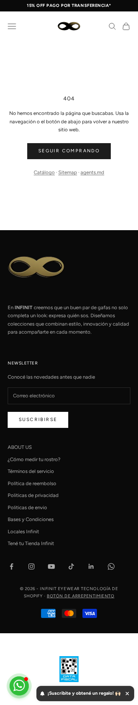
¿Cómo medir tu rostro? (34, 459)
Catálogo (44, 172)
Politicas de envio (27, 507)
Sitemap (67, 172)
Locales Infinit (23, 531)
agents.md (92, 172)
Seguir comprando (69, 150)
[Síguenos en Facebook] (11, 566)
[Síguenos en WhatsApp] (111, 566)
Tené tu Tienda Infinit (31, 543)
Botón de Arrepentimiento (80, 596)
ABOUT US (20, 447)
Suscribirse (38, 419)
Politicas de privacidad (33, 495)
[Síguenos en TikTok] (71, 566)
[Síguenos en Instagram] (31, 566)
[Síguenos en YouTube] (51, 566)
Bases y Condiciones (31, 519)
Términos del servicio (31, 471)
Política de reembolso (32, 483)
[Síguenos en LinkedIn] (91, 566)
